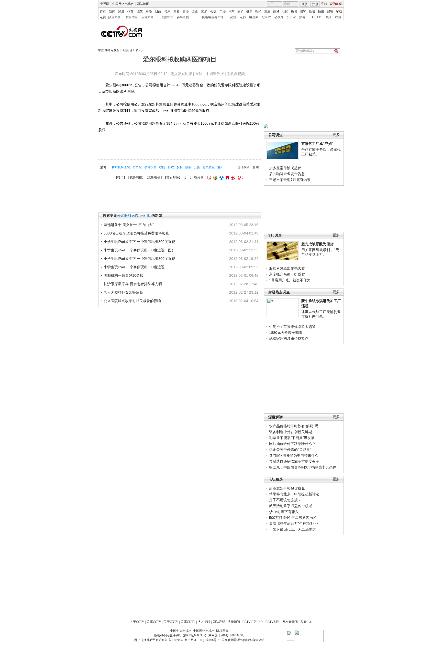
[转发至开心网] (208, 177)
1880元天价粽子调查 (285, 332)
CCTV (316, 17)
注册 (315, 4)
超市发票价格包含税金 (287, 488)
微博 (294, 11)
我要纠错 (136, 177)
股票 (188, 167)
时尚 (258, 11)
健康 (249, 11)
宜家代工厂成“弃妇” (317, 144)
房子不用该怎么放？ (285, 500)
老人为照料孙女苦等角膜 (123, 292)
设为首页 (336, 4)
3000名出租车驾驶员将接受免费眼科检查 (136, 233)
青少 (186, 11)
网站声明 (219, 622)
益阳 (220, 167)
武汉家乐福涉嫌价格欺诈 (288, 338)
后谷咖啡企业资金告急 (287, 174)
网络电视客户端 (213, 17)
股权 (179, 167)
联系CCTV (154, 622)
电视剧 (253, 17)
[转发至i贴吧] (226, 177)
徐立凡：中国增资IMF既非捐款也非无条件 (302, 467)
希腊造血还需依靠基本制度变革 (294, 461)
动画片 (278, 17)
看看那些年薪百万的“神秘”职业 (293, 523)
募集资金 (209, 167)
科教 (176, 11)
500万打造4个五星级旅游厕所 (293, 518)
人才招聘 (204, 622)
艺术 (204, 11)
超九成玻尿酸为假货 (317, 244)
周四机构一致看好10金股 (123, 275)
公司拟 (137, 167)
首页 (103, 11)
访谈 (321, 11)
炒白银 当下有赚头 (284, 512)
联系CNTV (188, 622)
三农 (267, 11)
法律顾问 (234, 622)
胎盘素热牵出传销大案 (287, 268)
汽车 (231, 11)
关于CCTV (137, 622)
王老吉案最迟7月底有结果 (290, 180)
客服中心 (306, 622)
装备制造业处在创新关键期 (290, 432)
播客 (302, 17)
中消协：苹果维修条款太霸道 (292, 327)
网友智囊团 (290, 622)
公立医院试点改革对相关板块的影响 (132, 301)
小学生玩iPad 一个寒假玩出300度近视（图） (139, 250)
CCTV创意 (273, 622)
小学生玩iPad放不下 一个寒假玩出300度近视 (139, 242)
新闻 (112, 11)
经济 (121, 11)
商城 (276, 11)
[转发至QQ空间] (214, 177)
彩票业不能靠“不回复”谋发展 (292, 438)
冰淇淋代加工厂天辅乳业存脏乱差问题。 (321, 314)
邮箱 (330, 11)
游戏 (339, 11)
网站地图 (143, 4)
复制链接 (154, 177)
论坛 (312, 11)
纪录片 (266, 17)
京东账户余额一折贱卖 (287, 274)
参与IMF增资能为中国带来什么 (293, 455)
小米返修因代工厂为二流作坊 (292, 529)
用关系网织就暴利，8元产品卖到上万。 (320, 252)
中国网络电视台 (123, 4)
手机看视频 (236, 74)
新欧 (171, 167)
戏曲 (158, 11)
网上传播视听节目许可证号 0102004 (158, 640)
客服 (324, 4)
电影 (243, 17)
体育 (130, 11)
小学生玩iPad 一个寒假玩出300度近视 (134, 267)
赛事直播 (183, 17)
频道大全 (114, 17)
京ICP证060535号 (194, 635)
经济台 (127, 50)
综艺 (140, 11)
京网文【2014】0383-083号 (226, 635)
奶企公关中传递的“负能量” (290, 449)
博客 (303, 11)
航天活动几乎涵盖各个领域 (290, 506)
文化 (195, 11)
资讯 (139, 50)
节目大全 (147, 17)
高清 (233, 17)
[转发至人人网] (221, 177)
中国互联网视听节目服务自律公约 (241, 640)
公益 (213, 11)
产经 (222, 11)
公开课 (291, 17)
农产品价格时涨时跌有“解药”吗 (293, 426)
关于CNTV (171, 622)
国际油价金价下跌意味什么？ (292, 444)
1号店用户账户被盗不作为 (290, 280)
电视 (103, 17)
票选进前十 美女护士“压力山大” (129, 225)
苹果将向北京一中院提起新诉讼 (294, 494)
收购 (162, 167)
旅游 (240, 11)
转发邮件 (173, 177)
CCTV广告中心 (252, 622)
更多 (336, 135)
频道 (329, 17)
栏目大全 (132, 17)
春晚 (149, 11)
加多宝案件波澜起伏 (285, 168)
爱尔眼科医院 (121, 167)
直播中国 (167, 17)
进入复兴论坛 (181, 74)
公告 (197, 167)
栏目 (338, 17)
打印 (120, 177)
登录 (304, 4)
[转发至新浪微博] (232, 177)
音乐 (167, 11)
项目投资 (150, 167)
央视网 (104, 4)
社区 (285, 11)
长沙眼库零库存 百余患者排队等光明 (133, 284)
